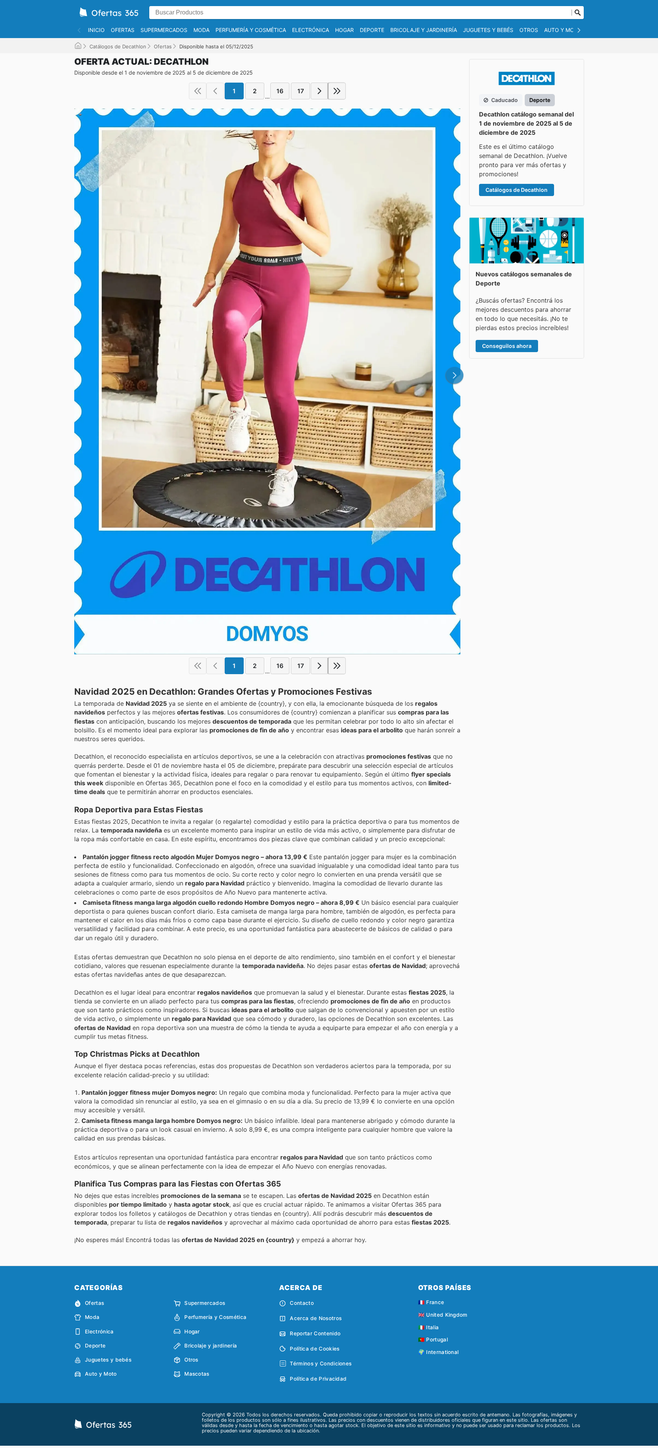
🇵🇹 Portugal (433, 1339)
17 (300, 91)
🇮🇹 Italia (428, 1327)
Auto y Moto (563, 30)
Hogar (344, 30)
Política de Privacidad (318, 1379)
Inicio (96, 30)
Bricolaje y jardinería (423, 30)
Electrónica (310, 30)
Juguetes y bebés (488, 30)
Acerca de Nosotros (316, 1318)
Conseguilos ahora (507, 346)
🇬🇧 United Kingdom (443, 1315)
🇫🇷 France (431, 1302)
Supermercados (164, 30)
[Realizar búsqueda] (578, 12)
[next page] (319, 91)
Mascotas (196, 1374)
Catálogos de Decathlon (117, 46)
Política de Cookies (314, 1349)
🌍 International (438, 1352)
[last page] (337, 91)
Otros (528, 30)
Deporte (372, 30)
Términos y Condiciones (320, 1363)
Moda (201, 30)
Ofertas (122, 30)
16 (279, 91)
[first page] (197, 91)
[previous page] (215, 91)
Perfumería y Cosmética (251, 30)
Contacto (302, 1303)
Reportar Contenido (315, 1333)
